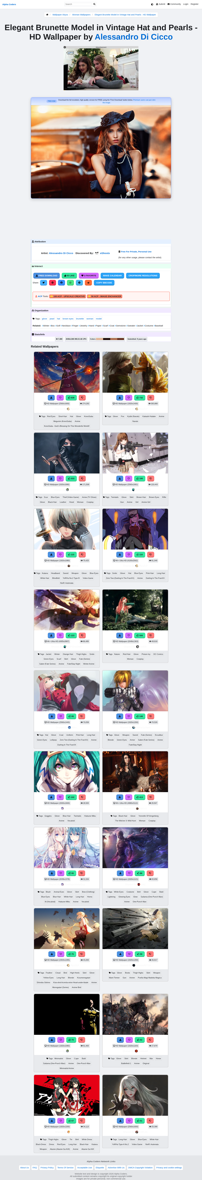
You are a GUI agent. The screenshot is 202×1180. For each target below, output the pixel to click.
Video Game (88, 578)
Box (52, 326)
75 (72, 954)
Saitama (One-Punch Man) (152, 897)
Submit (161, 4)
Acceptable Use (84, 1167)
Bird (65, 973)
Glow (135, 897)
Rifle (164, 497)
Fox (122, 416)
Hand (91, 326)
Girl (136, 502)
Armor (132, 740)
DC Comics (158, 654)
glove (44, 319)
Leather (63, 502)
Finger (75, 326)
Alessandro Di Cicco (134, 36)
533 (72, 478)
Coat (112, 326)
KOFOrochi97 (143, 489)
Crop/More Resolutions (143, 275)
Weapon (75, 573)
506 (141, 635)
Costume (149, 326)
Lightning (111, 897)
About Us (24, 1167)
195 (141, 478)
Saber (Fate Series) (47, 664)
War (151, 1059)
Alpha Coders (9, 4)
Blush (48, 892)
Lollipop (53, 740)
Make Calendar (112, 275)
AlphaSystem (143, 727)
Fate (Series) (84, 659)
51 (140, 1121)
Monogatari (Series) (60, 987)
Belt (139, 892)
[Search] (94, 4)
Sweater (131, 326)
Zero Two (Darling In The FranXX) (120, 578)
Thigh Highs (81, 654)
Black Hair (52, 502)
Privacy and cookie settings (169, 1167)
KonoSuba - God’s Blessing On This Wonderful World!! (66, 426)
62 (140, 1040)
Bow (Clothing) (88, 892)
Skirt (131, 497)
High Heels (74, 973)
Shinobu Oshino (43, 982)
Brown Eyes (154, 497)
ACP (40, 296)
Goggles (48, 816)
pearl (52, 319)
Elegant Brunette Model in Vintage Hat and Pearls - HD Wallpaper (125, 15)
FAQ (35, 1167)
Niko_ (75, 727)
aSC (143, 884)
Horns (89, 897)
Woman (80, 502)
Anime (77, 421)
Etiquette (100, 1167)
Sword (65, 573)
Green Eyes (49, 659)
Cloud (57, 973)
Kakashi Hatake (149, 416)
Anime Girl (146, 502)
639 (72, 398)
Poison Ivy (146, 654)
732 (141, 398)
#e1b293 (99, 339)
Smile (114, 573)
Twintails (114, 497)
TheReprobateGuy (74, 808)
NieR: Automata (66, 583)
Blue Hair (67, 816)
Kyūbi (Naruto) (133, 416)
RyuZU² (74, 408)
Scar (46, 497)
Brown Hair (141, 497)
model (99, 319)
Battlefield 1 (126, 1063)
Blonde (111, 740)
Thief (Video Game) (71, 497)
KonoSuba (88, 416)
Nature (117, 654)
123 (72, 635)
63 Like (70, 275)
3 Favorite (89, 275)
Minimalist (58, 1059)
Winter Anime (88, 664)
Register (194, 4)
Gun (122, 502)
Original (146, 1063)
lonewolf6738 (143, 965)
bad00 (143, 646)
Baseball (158, 326)
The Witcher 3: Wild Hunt (125, 821)
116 (141, 554)
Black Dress (41, 1144)
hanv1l (74, 565)
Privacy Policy (47, 1167)
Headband (55, 573)
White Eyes (118, 892)
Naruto (135, 421)
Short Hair (62, 416)
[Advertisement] (101, 218)
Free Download (47, 275)
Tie (71, 1139)
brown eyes (68, 319)
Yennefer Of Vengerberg (149, 816)
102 (72, 797)
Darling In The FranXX (155, 578)
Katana (45, 573)
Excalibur (159, 735)
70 (72, 1040)
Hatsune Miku (90, 816)
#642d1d (120, 339)
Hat (71, 416)
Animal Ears (59, 892)
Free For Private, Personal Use (136, 252)
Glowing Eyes (124, 897)
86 (140, 873)
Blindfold (56, 578)
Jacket (140, 326)
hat (58, 319)
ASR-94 (143, 1132)
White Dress (87, 1139)
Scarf (105, 326)
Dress (51, 1144)
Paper (98, 326)
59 (140, 954)
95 (72, 716)
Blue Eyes (55, 497)
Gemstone (120, 326)
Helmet (143, 1059)
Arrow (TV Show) (89, 497)
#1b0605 (106, 339)
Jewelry (83, 326)
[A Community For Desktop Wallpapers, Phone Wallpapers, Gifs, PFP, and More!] (47, 15)
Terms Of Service (65, 1167)
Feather (49, 973)
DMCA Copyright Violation (140, 1167)
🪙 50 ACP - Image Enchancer (104, 296)
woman (90, 319)
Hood (71, 502)
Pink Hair (150, 573)
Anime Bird (76, 987)
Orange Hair (68, 654)
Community (175, 4)
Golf (58, 326)
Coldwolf (143, 1051)
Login (185, 4)
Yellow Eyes (48, 978)
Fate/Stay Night (73, 664)
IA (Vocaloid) (50, 902)
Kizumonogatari (83, 978)
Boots (127, 973)
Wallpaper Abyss (60, 15)
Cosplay (90, 502)
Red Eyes (51, 416)
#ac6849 (113, 339)
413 (141, 797)
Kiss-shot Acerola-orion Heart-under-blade (70, 982)
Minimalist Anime (67, 1068)
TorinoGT (75, 489)
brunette (80, 319)
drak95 (75, 1132)
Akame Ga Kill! (87, 1149)
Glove (78, 416)
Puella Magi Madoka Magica (150, 978)
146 (141, 716)
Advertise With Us (116, 1167)
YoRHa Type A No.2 (120, 1144)
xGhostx (105, 253)
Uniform (69, 735)
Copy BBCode (104, 283)
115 (72, 554)
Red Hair (126, 654)
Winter (46, 326)
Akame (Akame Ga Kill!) (60, 1149)
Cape (154, 892)
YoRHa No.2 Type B (71, 578)
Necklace (66, 326)
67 (72, 1121)
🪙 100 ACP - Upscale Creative (67, 296)
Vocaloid (71, 821)
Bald (161, 892)
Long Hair (161, 573)
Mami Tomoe (114, 978)
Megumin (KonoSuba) (62, 421)
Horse (158, 1059)
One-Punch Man (139, 902)
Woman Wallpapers (81, 15)
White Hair (44, 578)
